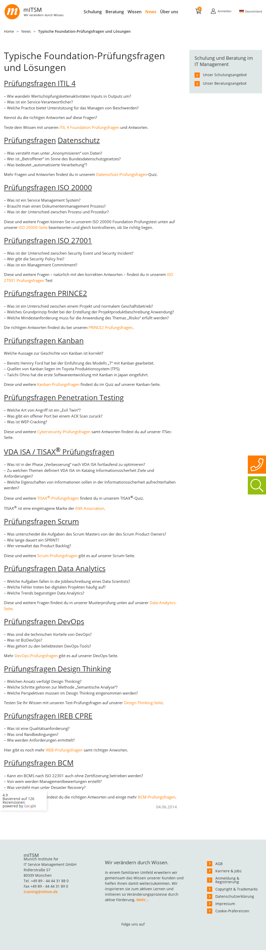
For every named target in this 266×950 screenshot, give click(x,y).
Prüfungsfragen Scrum (41, 521)
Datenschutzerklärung (234, 896)
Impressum (225, 903)
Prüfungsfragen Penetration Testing (64, 397)
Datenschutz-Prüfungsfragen (121, 174)
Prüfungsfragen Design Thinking (57, 669)
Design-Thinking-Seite (143, 702)
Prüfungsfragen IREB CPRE (48, 716)
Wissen (135, 12)
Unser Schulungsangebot (225, 74)
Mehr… (142, 899)
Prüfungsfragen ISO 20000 (48, 187)
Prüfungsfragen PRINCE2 (45, 293)
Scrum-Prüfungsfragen (57, 555)
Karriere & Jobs (228, 870)
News (150, 12)
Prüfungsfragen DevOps (44, 621)
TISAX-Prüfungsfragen (58, 498)
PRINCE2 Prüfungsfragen (110, 327)
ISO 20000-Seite (33, 227)
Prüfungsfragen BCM (39, 763)
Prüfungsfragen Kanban (44, 340)
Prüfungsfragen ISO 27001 (48, 240)
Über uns (169, 12)
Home (9, 31)
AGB (219, 863)
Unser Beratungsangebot (225, 83)
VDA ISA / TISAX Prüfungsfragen (59, 452)
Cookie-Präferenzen (232, 910)
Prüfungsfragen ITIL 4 (40, 83)
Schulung (93, 12)
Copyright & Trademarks (236, 889)
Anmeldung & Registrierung (227, 880)
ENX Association (89, 508)
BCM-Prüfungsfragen (156, 797)
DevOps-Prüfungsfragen (36, 655)
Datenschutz (79, 140)
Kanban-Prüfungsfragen (58, 384)
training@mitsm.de (41, 891)
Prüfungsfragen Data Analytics (54, 568)
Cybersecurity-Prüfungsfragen (63, 431)
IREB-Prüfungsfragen (64, 750)
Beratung (114, 12)
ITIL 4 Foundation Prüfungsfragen (88, 127)
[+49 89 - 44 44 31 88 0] (257, 465)
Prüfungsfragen (30, 140)
